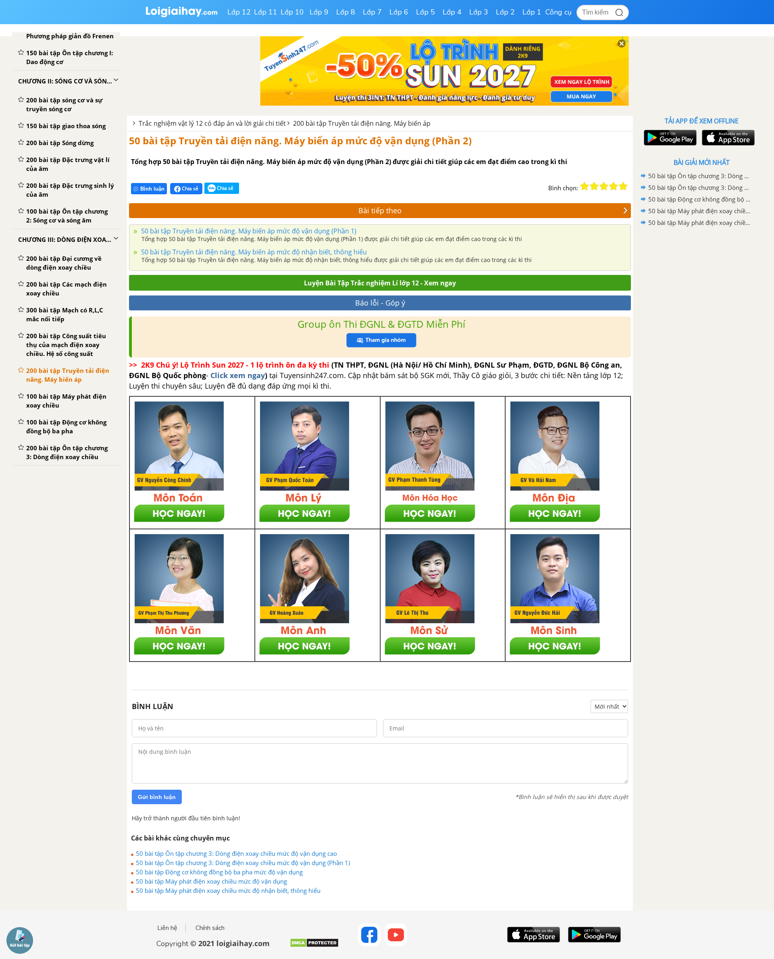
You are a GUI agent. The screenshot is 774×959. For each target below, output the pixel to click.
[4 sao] (613, 186)
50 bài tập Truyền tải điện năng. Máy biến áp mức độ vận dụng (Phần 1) (247, 231)
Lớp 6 (398, 12)
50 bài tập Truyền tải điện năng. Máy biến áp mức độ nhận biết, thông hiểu (253, 252)
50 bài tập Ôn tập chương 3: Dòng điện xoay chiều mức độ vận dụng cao (236, 853)
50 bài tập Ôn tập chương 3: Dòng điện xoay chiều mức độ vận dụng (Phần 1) (243, 863)
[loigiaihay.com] (181, 15)
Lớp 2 (505, 12)
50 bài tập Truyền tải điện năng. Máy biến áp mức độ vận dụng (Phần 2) (300, 140)
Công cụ (558, 12)
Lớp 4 (452, 12)
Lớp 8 (345, 12)
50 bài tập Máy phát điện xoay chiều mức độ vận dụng (211, 881)
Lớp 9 (319, 12)
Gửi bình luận (157, 797)
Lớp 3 (478, 12)
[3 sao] (604, 186)
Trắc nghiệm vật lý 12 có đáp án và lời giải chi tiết (212, 123)
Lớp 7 (372, 12)
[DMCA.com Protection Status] (314, 946)
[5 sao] (623, 186)
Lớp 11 (265, 12)
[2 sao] (594, 186)
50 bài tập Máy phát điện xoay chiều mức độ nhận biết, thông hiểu (228, 890)
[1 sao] (584, 186)
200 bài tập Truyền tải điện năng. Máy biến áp (362, 123)
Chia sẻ (189, 188)
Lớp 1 (531, 12)
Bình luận (152, 189)
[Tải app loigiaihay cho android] (669, 138)
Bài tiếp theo (380, 210)
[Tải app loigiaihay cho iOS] (727, 138)
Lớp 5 (425, 12)
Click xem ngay (237, 375)
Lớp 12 (239, 12)
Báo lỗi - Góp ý (380, 303)
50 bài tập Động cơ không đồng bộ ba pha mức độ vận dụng (219, 872)
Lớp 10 (292, 12)
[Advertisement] (701, 357)
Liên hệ (167, 928)
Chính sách (210, 928)
